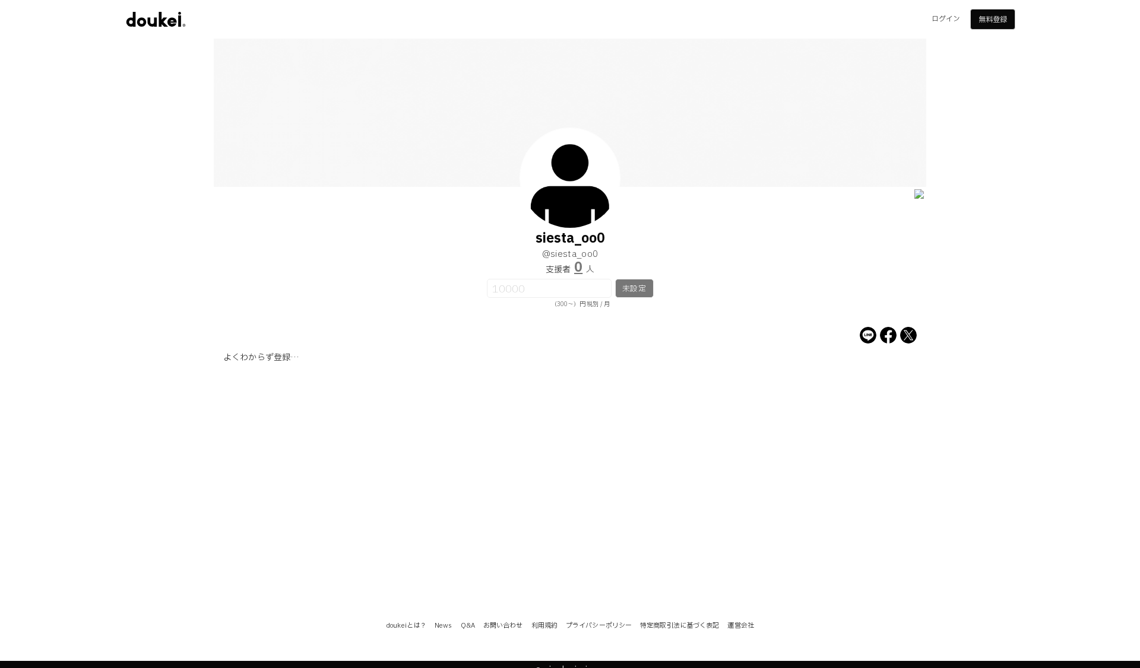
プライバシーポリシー (599, 626)
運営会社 (740, 626)
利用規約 (544, 626)
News (443, 626)
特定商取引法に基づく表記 (679, 626)
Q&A (468, 626)
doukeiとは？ (406, 626)
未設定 (633, 289)
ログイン (946, 19)
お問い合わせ (503, 626)
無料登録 (992, 19)
